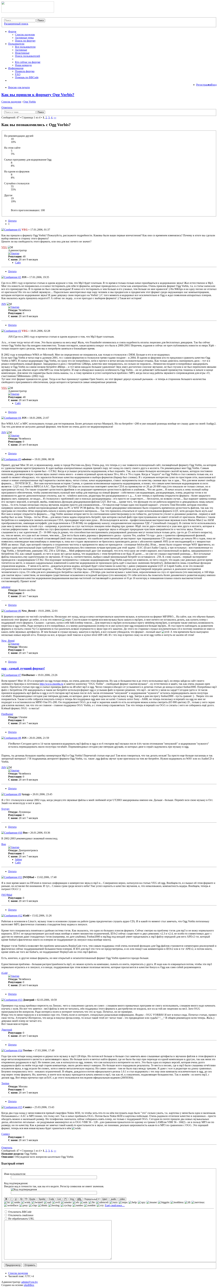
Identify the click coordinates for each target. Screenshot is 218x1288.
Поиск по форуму (25, 40)
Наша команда (23, 65)
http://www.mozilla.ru (51, 683)
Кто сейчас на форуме (27, 62)
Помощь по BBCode (26, 77)
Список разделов (25, 34)
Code (51, 1199)
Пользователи (16, 43)
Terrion (27, 1050)
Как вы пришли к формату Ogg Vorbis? (37, 94)
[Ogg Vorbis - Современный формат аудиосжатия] (27, 11)
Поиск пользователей (27, 56)
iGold (26, 915)
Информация (15, 68)
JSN (24, 277)
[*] (65, 1199)
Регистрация (203, 84)
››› (55, 117)
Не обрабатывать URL (20, 1218)
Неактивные (22, 52)
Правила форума (24, 71)
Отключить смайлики (20, 1215)
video (122, 1199)
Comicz (27, 1107)
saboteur (27, 459)
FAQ (17, 74)
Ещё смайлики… (115, 1205)
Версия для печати (19, 87)
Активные (21, 49)
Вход (214, 84)
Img (72, 1199)
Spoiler (42, 1199)
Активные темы (24, 37)
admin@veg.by (29, 1282)
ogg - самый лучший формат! (23, 668)
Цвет (104, 1199)
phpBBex (29, 1285)
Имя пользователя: (15, 1173)
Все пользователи (25, 46)
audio (113, 1199)
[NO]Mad (28, 877)
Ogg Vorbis (29, 101)
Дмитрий (28, 999)
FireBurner (28, 675)
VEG (25, 229)
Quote (32, 1199)
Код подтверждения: (16, 1183)
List (59, 1199)
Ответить (6, 107)
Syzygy (26, 794)
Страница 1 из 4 (31, 117)
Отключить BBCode (19, 1211)
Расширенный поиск (16, 23)
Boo (25, 832)
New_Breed (28, 610)
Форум (12, 31)
